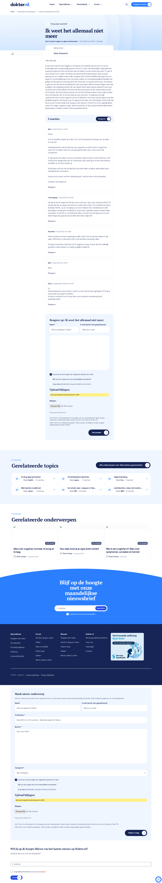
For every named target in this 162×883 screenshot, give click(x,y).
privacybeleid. (86, 384)
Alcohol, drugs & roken (44, 638)
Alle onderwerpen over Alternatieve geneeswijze (120, 465)
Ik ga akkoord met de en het (72, 384)
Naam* (52, 325)
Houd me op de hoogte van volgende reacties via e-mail (73, 374)
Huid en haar (65, 647)
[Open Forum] (101, 4)
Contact (89, 651)
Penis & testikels (42, 647)
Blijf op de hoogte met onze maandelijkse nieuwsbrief (72, 379)
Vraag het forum (139, 4)
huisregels (72, 384)
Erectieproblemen (17, 647)
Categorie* (19, 768)
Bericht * (18, 727)
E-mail (93, 325)
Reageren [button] (52, 187)
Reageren (102, 119)
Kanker (38, 656)
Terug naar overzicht (59, 24)
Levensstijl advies (17, 656)
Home (12, 12)
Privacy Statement (47, 675)
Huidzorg (14, 652)
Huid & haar (40, 651)
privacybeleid (90, 614)
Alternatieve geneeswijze (26, 12)
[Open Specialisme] (71, 4)
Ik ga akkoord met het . (83, 614)
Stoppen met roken (17, 639)
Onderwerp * (20, 715)
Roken (38, 642)
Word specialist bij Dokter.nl (96, 638)
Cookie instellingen (32, 675)
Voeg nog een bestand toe (58, 412)
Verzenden (96, 433)
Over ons (89, 642)
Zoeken (127, 4)
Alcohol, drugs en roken (70, 642)
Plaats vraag (133, 833)
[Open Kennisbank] (89, 4)
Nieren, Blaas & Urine (69, 656)
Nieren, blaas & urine (44, 660)
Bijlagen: (53, 401)
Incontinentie (15, 643)
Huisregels (90, 647)
